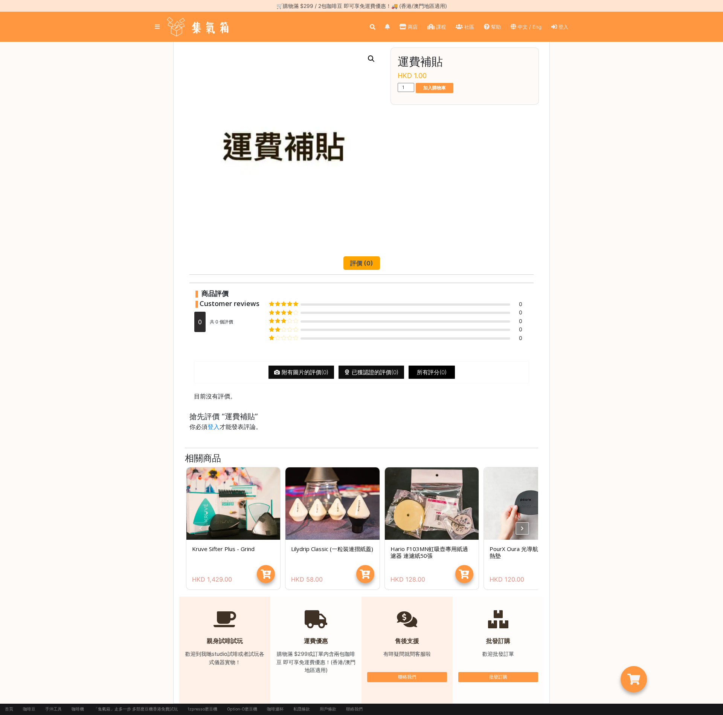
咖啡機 (78, 709)
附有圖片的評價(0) (305, 372)
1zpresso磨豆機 (202, 709)
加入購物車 (434, 87)
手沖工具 (53, 709)
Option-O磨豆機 (242, 709)
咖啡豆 (29, 709)
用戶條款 (328, 709)
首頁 (9, 709)
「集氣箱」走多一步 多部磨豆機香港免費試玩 (136, 709)
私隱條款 (301, 709)
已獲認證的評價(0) (375, 372)
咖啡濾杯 (275, 709)
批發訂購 (498, 677)
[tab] (361, 263)
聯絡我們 (407, 677)
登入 (213, 426)
